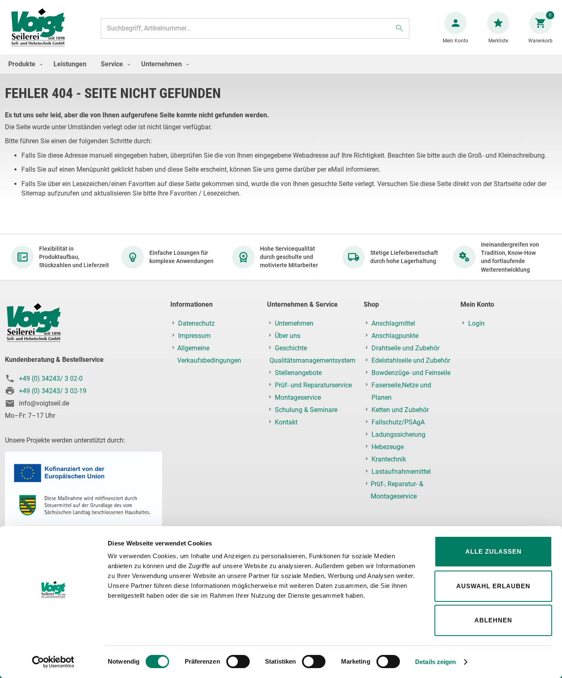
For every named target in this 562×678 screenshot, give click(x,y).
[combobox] (255, 28)
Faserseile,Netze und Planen (401, 391)
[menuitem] (23, 64)
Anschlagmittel (393, 323)
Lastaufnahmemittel (401, 471)
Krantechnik (389, 459)
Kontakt (286, 422)
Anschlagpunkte (395, 336)
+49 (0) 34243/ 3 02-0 (51, 378)
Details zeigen (435, 661)
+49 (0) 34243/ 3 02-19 (52, 391)
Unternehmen (294, 323)
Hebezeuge (388, 447)
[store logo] (37, 28)
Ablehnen (493, 620)
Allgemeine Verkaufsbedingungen (209, 354)
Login (476, 323)
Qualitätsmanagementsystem (312, 360)
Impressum (194, 336)
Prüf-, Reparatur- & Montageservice (397, 490)
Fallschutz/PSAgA (398, 422)
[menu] (281, 64)
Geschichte (291, 348)
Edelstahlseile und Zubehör (411, 360)
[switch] (238, 662)
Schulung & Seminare (306, 410)
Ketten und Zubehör (400, 410)
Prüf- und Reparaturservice (313, 385)
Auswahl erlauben (493, 585)
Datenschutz (196, 323)
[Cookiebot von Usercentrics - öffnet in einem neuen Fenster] (53, 662)
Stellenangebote (298, 373)
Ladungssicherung (398, 434)
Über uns (287, 336)
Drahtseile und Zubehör (405, 348)
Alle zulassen (493, 551)
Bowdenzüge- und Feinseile (411, 373)
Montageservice (298, 397)
